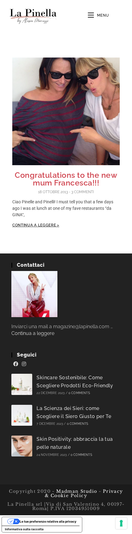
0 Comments (79, 393)
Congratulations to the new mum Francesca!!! (66, 178)
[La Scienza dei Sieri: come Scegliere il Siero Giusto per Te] (22, 415)
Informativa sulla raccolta (24, 529)
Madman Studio (76, 491)
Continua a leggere (32, 333)
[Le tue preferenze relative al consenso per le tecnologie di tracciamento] (121, 523)
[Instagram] (24, 364)
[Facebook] (15, 364)
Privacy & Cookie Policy (84, 493)
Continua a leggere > (35, 225)
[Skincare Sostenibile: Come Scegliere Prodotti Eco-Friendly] (22, 384)
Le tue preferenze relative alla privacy (48, 521)
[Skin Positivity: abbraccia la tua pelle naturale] (22, 446)
